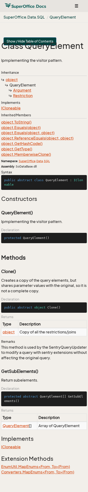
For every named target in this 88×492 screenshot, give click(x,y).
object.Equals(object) (21, 127)
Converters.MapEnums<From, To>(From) (37, 472)
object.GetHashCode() (21, 143)
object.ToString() (16, 122)
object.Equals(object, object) (27, 132)
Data (39, 161)
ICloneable (11, 108)
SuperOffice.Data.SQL (24, 17)
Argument (22, 90)
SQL (47, 161)
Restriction (23, 95)
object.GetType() (16, 149)
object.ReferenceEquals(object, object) (37, 138)
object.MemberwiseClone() (26, 154)
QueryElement (63, 17)
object (12, 79)
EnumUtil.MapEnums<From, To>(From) (35, 466)
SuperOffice (27, 161)
